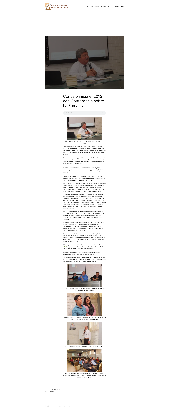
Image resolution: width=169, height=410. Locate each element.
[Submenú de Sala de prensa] (98, 6)
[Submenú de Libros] (123, 6)
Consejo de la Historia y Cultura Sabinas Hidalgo (58, 406)
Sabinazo (66, 247)
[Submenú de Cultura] (118, 6)
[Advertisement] (84, 27)
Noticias (59, 390)
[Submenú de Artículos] (105, 6)
